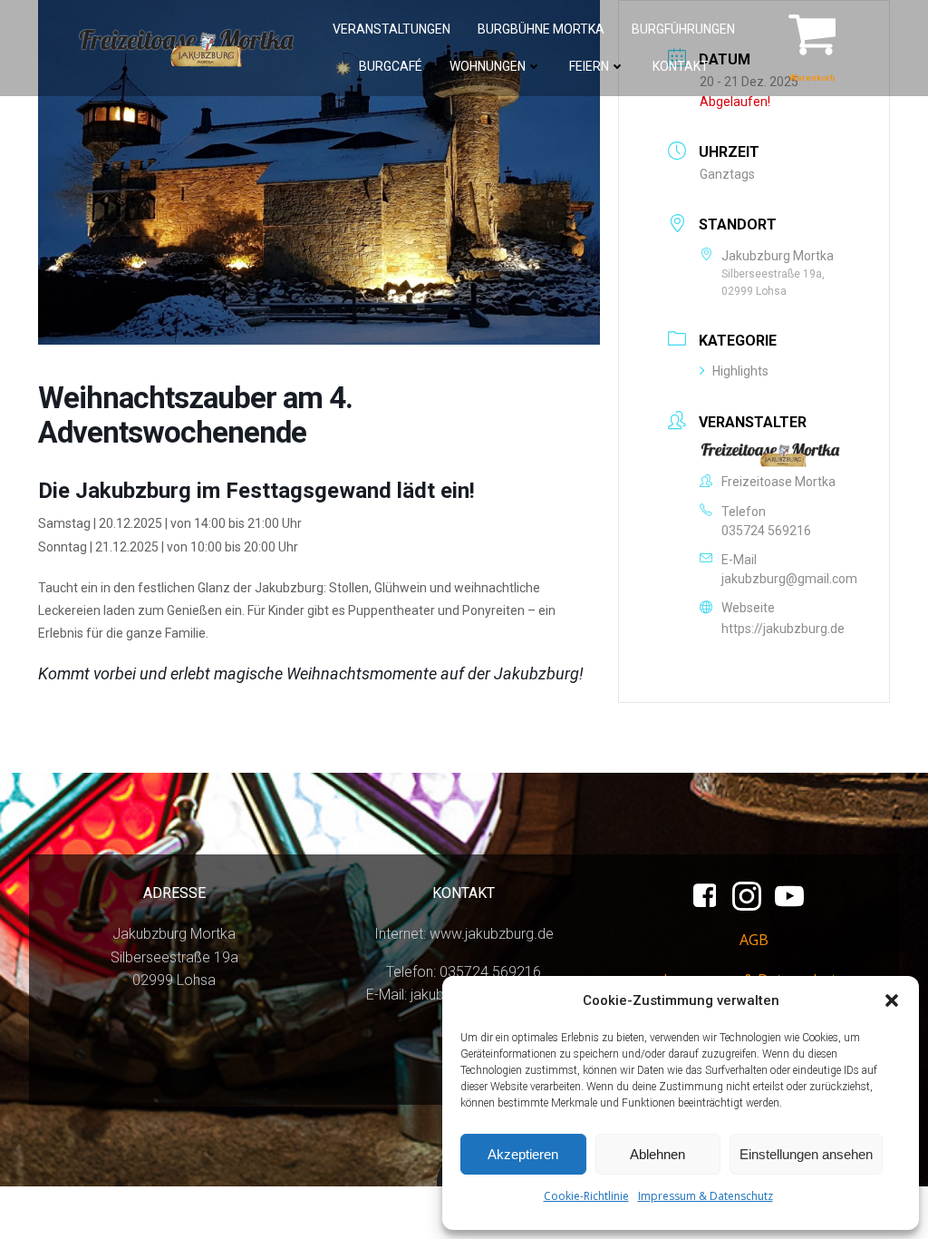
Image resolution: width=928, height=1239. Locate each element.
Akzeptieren (523, 1154)
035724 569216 (766, 530)
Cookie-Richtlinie (586, 1196)
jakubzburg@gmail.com (789, 578)
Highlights (740, 371)
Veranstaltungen (391, 29)
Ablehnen (657, 1154)
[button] (892, 1000)
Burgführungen (683, 29)
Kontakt (680, 66)
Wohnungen (488, 66)
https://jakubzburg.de (783, 628)
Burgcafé (390, 66)
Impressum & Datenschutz (705, 1196)
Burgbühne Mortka (541, 29)
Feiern (589, 66)
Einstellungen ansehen (806, 1154)
